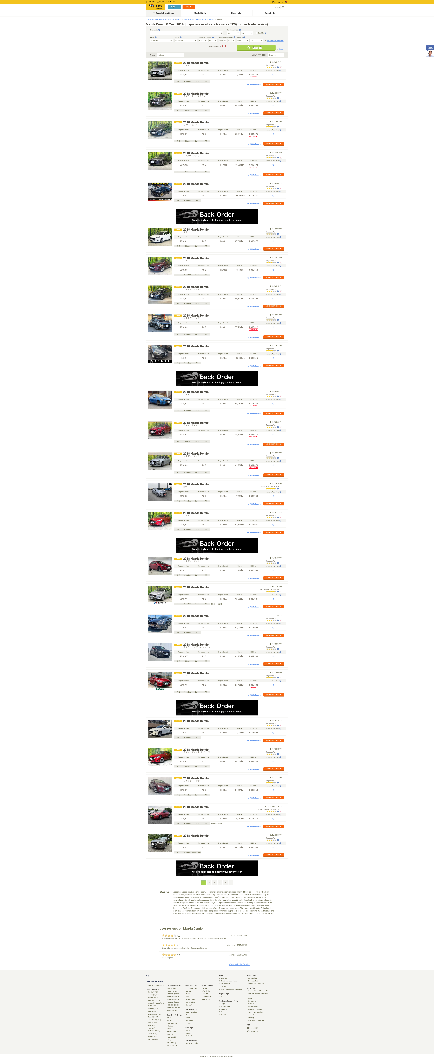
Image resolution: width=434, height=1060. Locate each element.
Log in (188, 7)
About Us (251, 998)
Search (257, 47)
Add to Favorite (256, 85)
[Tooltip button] (159, 30)
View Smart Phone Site (256, 1020)
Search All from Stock (156, 986)
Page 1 (219, 19)
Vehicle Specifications (256, 984)
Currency (277, 7)
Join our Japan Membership (258, 993)
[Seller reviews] (272, 67)
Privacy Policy (253, 1006)
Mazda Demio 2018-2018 (205, 19)
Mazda (178, 19)
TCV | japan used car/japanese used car (160, 19)
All (222, 996)
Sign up (174, 7)
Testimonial (252, 1001)
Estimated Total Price (272, 70)
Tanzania (224, 1009)
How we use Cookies (255, 1012)
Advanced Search (275, 40)
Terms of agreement (255, 1009)
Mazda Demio (189, 19)
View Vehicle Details (239, 964)
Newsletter (252, 1015)
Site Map (251, 1017)
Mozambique (225, 1006)
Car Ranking (252, 978)
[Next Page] (231, 882)
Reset (280, 49)
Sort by (153, 55)
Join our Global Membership (258, 991)
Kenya (223, 1003)
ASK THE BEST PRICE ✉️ (273, 84)
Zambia (223, 1012)
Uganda (223, 1015)
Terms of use (252, 1004)
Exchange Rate (253, 981)
